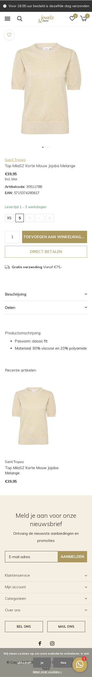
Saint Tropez (15, 160)
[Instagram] (52, 643)
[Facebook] (40, 643)
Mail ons (66, 626)
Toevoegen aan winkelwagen (54, 236)
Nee (63, 662)
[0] (83, 18)
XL (50, 218)
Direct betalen (46, 251)
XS (9, 218)
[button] (7, 19)
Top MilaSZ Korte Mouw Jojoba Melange (31, 470)
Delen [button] (10, 307)
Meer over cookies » (47, 672)
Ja (41, 662)
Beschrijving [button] (15, 294)
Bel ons (24, 626)
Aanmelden (72, 556)
